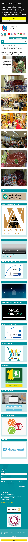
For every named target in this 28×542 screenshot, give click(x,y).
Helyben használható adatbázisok (14, 409)
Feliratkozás (22, 486)
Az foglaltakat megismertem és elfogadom (11, 482)
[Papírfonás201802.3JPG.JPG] (14, 139)
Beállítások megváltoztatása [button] (14, 20)
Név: (2, 476)
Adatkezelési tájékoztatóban (9, 481)
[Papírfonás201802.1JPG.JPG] (14, 177)
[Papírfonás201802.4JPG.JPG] (14, 121)
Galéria (4, 45)
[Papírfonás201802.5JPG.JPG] (14, 102)
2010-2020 (9, 45)
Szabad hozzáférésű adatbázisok (14, 406)
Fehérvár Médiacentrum (10, 254)
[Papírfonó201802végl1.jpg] (14, 64)
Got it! (14, 540)
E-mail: (2, 471)
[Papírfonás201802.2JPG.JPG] (14, 158)
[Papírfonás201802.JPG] (14, 83)
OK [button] (14, 18)
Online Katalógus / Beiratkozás (18, 38)
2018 (15, 45)
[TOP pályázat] (14, 271)
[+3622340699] (2, 34)
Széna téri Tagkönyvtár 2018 (10, 47)
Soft (3, 533)
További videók (5, 256)
